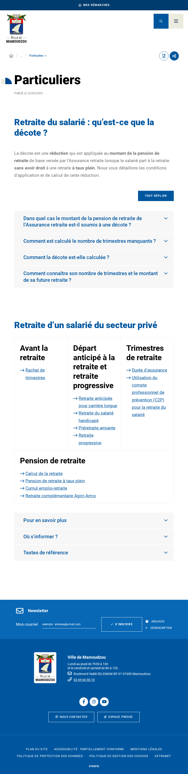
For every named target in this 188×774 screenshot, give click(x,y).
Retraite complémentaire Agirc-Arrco (60, 495)
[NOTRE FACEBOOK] (83, 701)
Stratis (94, 766)
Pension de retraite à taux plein (55, 481)
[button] (161, 21)
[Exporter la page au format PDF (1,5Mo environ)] (164, 56)
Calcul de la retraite (44, 473)
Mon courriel (27, 624)
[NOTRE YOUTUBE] (104, 701)
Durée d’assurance (149, 370)
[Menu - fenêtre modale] (176, 21)
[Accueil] (11, 56)
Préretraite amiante (97, 428)
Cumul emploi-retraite (46, 488)
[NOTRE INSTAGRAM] (94, 701)
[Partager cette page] (174, 56)
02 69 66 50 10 (84, 680)
